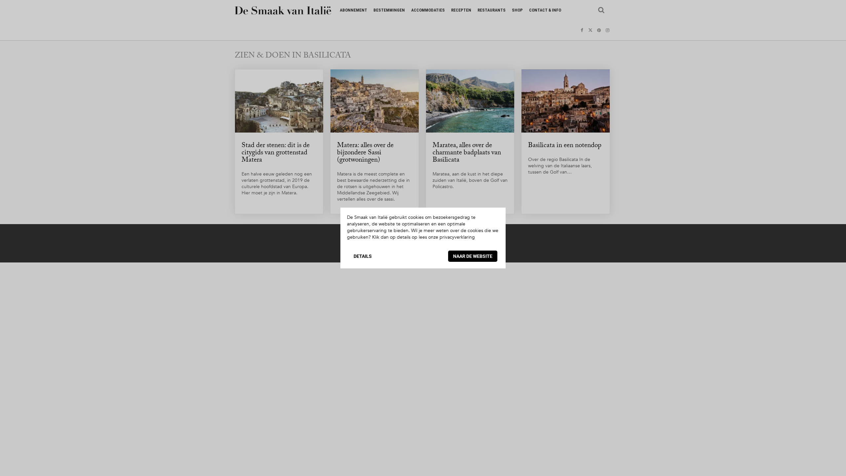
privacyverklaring (457, 237)
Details (363, 256)
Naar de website (472, 256)
